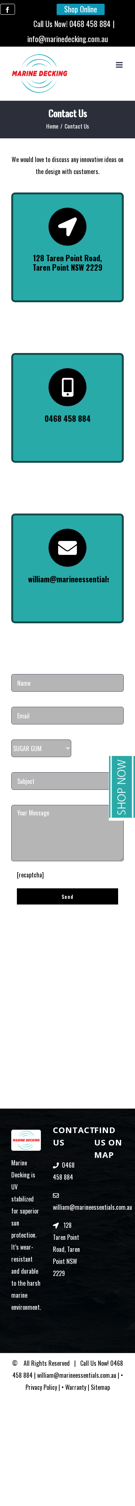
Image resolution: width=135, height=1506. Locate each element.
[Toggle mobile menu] (120, 65)
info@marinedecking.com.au (67, 38)
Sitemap (100, 1387)
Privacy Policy (41, 1387)
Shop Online (80, 9)
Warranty (75, 1387)
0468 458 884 (90, 23)
